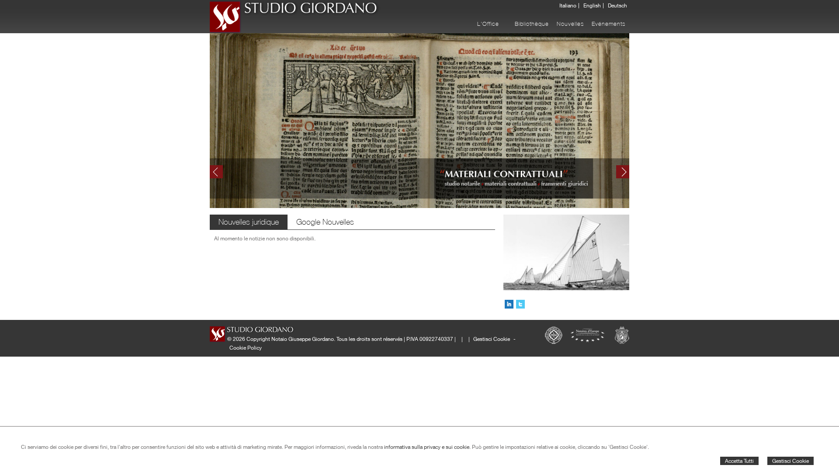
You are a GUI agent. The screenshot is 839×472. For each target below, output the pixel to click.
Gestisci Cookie (790, 461)
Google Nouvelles (325, 222)
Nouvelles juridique (248, 222)
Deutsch (617, 5)
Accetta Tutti (739, 461)
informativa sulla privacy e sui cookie (426, 447)
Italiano (567, 5)
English (592, 5)
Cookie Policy (245, 347)
